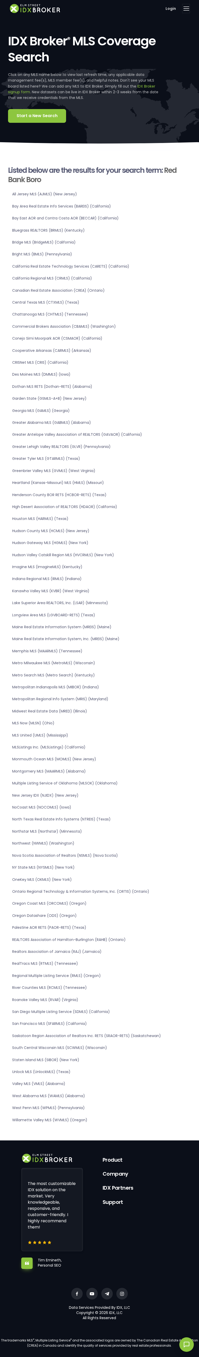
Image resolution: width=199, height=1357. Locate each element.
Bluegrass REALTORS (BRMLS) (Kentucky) (48, 230)
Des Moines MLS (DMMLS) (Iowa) (41, 374)
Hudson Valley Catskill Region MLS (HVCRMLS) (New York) (63, 555)
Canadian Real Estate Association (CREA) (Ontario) (58, 290)
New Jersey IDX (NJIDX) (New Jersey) (45, 795)
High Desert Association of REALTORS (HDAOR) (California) (64, 506)
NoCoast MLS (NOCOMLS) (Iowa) (41, 807)
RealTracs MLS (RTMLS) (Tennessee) (45, 963)
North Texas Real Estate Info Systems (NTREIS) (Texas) (61, 819)
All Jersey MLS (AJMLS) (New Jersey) (44, 194)
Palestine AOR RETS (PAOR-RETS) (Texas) (49, 927)
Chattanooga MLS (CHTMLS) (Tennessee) (50, 314)
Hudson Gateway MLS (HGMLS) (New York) (50, 542)
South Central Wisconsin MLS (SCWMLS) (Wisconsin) (59, 1047)
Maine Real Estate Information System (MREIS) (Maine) (61, 627)
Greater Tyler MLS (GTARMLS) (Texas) (46, 458)
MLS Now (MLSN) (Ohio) (33, 723)
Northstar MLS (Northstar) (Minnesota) (47, 831)
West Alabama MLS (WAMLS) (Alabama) (48, 1095)
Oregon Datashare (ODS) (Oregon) (44, 915)
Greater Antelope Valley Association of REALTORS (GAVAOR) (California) (77, 434)
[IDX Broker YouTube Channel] (92, 1293)
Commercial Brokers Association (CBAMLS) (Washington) (64, 326)
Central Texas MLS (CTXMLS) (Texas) (45, 302)
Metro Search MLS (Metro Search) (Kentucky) (53, 675)
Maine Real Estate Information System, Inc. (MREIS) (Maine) (65, 638)
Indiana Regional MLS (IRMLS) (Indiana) (47, 578)
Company (115, 1173)
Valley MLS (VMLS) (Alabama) (38, 1083)
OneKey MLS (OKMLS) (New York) (42, 879)
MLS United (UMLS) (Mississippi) (40, 735)
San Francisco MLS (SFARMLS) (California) (49, 1023)
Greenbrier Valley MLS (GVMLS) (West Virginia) (53, 470)
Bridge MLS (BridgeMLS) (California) (44, 242)
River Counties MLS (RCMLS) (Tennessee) (49, 987)
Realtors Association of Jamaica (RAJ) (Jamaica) (57, 951)
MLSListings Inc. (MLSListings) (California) (49, 747)
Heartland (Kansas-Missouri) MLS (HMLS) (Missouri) (58, 482)
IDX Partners (118, 1187)
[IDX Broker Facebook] (77, 1293)
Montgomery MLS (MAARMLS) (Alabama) (49, 771)
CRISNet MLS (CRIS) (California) (40, 362)
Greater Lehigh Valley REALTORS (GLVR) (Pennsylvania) (61, 446)
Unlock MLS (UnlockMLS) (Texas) (41, 1071)
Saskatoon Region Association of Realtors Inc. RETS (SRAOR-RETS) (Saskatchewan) (86, 1035)
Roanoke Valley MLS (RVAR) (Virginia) (45, 999)
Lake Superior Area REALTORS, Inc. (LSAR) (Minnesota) (60, 602)
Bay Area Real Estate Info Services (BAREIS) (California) (61, 206)
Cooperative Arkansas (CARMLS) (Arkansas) (51, 350)
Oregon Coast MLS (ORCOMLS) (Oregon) (49, 903)
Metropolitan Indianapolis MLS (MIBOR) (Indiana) (55, 687)
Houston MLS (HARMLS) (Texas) (40, 518)
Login (171, 8)
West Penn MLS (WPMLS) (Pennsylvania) (48, 1107)
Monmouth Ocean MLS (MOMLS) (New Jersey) (54, 759)
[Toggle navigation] (186, 8)
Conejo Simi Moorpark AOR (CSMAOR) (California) (57, 338)
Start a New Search (37, 116)
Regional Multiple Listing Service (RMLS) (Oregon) (56, 975)
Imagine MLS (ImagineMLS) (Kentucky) (47, 566)
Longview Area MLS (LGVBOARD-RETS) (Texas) (53, 615)
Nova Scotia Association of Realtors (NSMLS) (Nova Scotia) (65, 855)
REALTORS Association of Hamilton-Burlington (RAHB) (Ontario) (69, 939)
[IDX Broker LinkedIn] (107, 1293)
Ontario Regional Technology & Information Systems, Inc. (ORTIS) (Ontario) (80, 891)
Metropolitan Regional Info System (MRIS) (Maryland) (60, 699)
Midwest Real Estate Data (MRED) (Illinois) (49, 711)
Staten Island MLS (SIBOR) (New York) (45, 1059)
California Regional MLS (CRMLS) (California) (52, 278)
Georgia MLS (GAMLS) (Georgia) (41, 410)
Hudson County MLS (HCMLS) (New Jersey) (50, 530)
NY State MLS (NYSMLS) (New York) (43, 867)
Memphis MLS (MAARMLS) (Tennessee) (47, 651)
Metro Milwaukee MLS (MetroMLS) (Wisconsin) (53, 663)
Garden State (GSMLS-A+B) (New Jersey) (49, 398)
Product (113, 1159)
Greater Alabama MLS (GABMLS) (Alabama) (51, 422)
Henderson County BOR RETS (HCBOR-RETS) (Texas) (59, 494)
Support (113, 1202)
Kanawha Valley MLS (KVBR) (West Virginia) (50, 591)
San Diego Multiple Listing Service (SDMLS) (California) (61, 1011)
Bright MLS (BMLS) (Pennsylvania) (42, 254)
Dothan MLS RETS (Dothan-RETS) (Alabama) (52, 386)
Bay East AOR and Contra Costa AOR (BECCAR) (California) (65, 218)
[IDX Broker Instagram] (122, 1293)
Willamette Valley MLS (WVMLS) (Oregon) (49, 1120)
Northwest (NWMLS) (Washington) (43, 843)
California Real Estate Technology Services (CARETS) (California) (70, 266)
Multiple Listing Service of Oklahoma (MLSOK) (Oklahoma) (65, 783)
